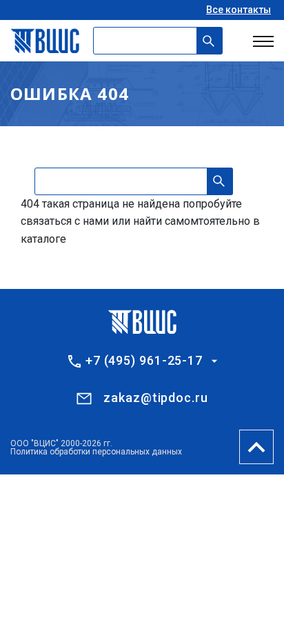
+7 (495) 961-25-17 (144, 360)
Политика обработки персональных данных (96, 452)
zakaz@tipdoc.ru (155, 397)
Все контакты (238, 9)
